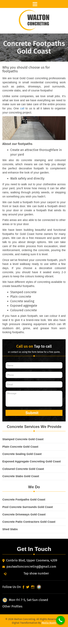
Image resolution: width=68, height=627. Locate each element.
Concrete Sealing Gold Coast (22, 454)
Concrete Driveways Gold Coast (24, 514)
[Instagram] (32, 587)
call (22, 108)
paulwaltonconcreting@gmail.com (31, 566)
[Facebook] (23, 587)
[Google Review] (38, 587)
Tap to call (43, 346)
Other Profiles (12, 606)
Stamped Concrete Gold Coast (22, 439)
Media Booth (49, 622)
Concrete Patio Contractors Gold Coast (28, 521)
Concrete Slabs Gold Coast (20, 476)
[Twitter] (27, 587)
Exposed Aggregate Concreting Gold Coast (31, 461)
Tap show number (36, 573)
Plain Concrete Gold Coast (20, 446)
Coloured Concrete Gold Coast (23, 468)
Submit (32, 413)
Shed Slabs (10, 529)
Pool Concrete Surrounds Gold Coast (27, 507)
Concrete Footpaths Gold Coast (23, 499)
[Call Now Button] (60, 620)
